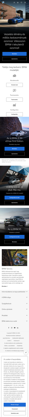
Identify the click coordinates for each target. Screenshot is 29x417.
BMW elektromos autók (9, 321)
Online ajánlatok (7, 309)
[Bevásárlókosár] (18, 2)
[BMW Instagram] (12, 328)
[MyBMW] (14, 2)
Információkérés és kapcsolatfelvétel (13, 292)
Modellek (5, 315)
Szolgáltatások (6, 303)
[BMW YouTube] (15, 328)
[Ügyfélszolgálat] (26, 352)
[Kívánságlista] (21, 2)
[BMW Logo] (3, 2)
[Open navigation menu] (25, 2)
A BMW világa (6, 297)
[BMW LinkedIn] (18, 328)
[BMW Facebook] (9, 328)
